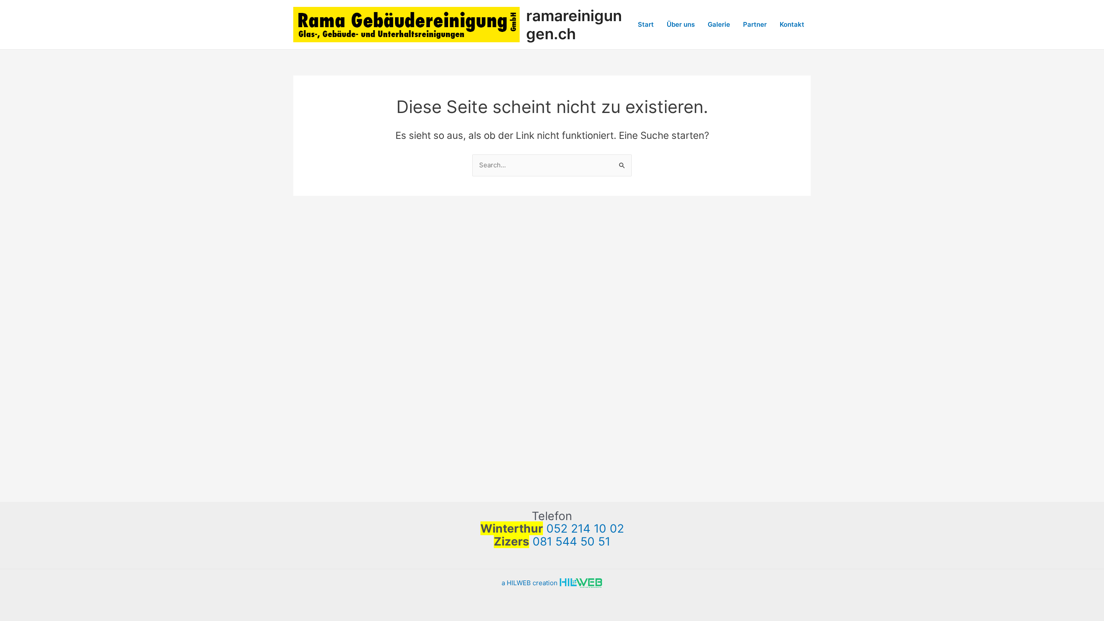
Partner (755, 24)
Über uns (681, 24)
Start (646, 24)
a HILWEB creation (530, 583)
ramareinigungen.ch (574, 24)
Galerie (719, 24)
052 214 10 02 (585, 528)
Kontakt (792, 24)
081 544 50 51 (571, 541)
